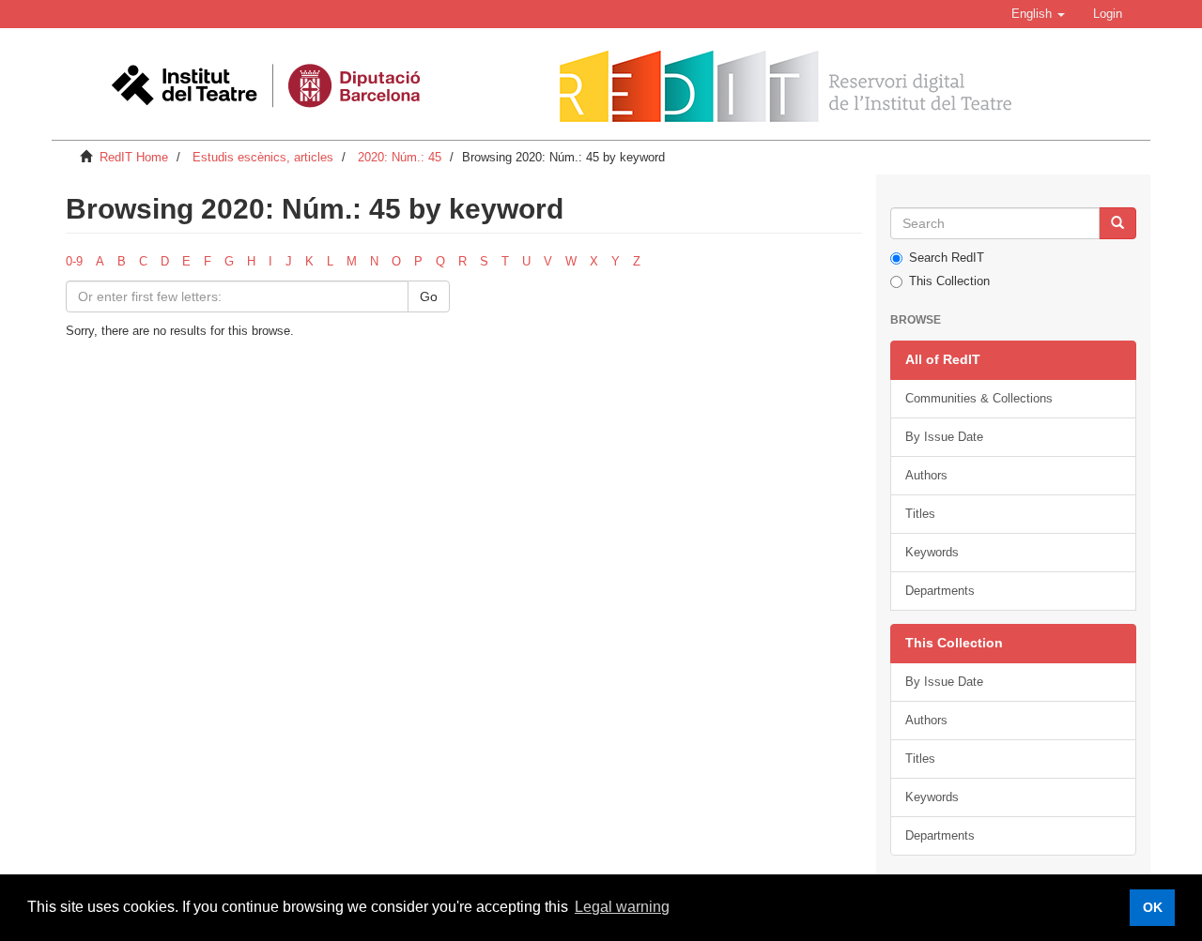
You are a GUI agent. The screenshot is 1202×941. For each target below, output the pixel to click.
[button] (1038, 14)
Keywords (932, 552)
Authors (926, 475)
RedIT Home (134, 157)
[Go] (1117, 223)
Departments (940, 591)
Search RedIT (946, 257)
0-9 (74, 261)
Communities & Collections (979, 398)
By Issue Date (944, 437)
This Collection (949, 281)
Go (429, 296)
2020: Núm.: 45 (399, 157)
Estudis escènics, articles (263, 157)
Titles (920, 514)
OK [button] (1153, 907)
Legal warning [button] (622, 907)
